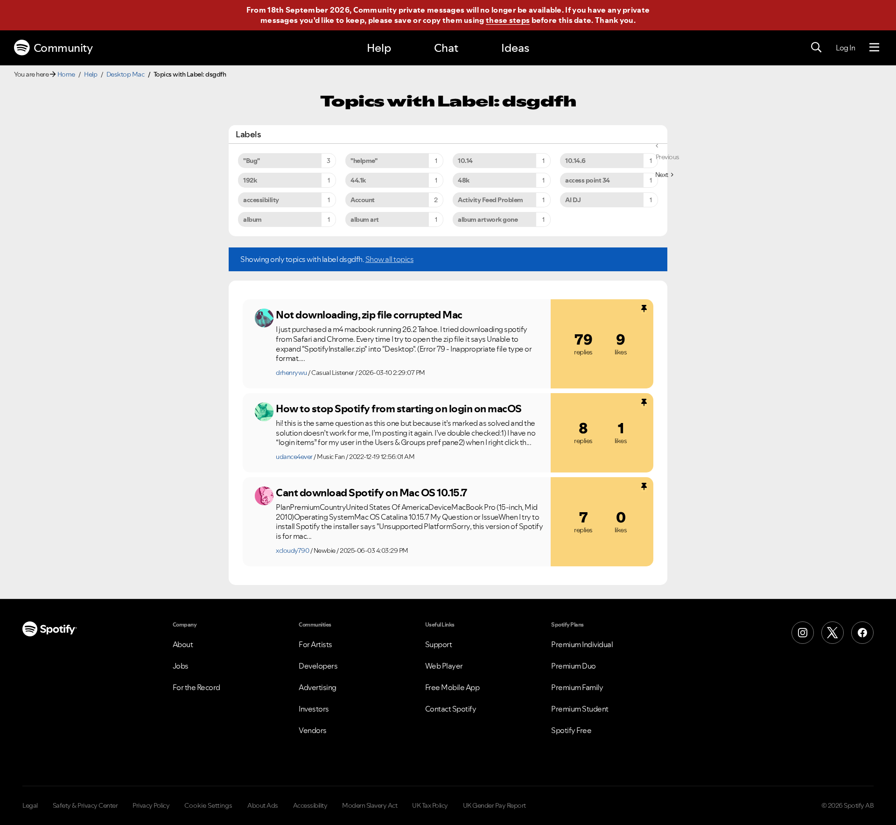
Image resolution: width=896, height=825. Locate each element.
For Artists (315, 644)
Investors (314, 709)
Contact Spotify (450, 709)
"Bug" (251, 160)
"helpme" (363, 160)
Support (438, 644)
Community (63, 48)
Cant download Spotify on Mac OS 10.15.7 (371, 493)
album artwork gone (488, 219)
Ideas (515, 48)
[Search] (816, 48)
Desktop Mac (125, 74)
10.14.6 (575, 160)
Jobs (181, 666)
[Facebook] (862, 632)
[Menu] (874, 47)
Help (379, 48)
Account (362, 199)
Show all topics (389, 259)
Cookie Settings (208, 805)
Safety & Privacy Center (85, 805)
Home (66, 74)
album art (364, 219)
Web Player (444, 666)
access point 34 (587, 180)
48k (463, 180)
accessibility (261, 199)
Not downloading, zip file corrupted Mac (369, 315)
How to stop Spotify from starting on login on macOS (399, 408)
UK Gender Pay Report (494, 805)
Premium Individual (582, 644)
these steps (508, 20)
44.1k (358, 180)
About (183, 644)
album (252, 219)
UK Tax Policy (430, 805)
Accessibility (310, 805)
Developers (318, 666)
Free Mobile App (452, 687)
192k (250, 180)
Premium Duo (573, 666)
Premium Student (580, 709)
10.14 (465, 160)
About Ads (262, 805)
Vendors (313, 730)
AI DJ (573, 199)
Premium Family (577, 687)
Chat (446, 48)
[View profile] (264, 318)
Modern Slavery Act (369, 805)
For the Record (196, 687)
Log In (845, 47)
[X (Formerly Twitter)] (832, 632)
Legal (30, 805)
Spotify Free (571, 730)
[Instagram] (802, 632)
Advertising (317, 687)
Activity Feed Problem (490, 199)
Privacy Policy (151, 805)
